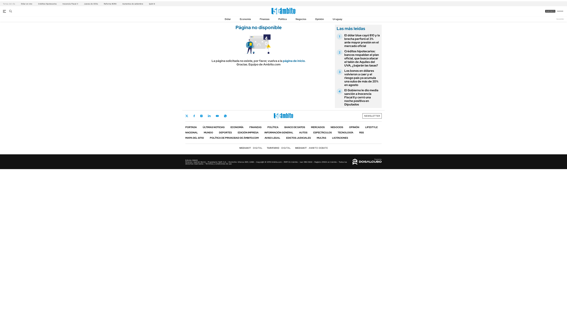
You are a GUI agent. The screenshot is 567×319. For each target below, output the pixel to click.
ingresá (560, 11)
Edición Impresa (248, 132)
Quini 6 (152, 4)
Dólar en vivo (26, 4)
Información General (278, 132)
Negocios (301, 19)
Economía (245, 19)
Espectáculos (322, 132)
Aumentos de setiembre (132, 4)
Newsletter (560, 19)
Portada (191, 127)
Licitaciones (340, 137)
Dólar (228, 19)
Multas (321, 137)
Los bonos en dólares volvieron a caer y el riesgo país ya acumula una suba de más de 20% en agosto (361, 78)
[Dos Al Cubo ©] (367, 162)
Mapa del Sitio (194, 137)
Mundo (208, 132)
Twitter (186, 116)
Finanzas (264, 19)
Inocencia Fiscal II (70, 4)
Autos (303, 132)
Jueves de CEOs (91, 4)
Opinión (319, 19)
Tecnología (345, 132)
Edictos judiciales (298, 137)
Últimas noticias (214, 127)
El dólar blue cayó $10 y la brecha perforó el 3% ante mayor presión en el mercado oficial (362, 40)
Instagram (201, 116)
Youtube (217, 116)
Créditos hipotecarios (47, 4)
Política (282, 19)
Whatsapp (225, 116)
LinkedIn (209, 116)
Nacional (191, 132)
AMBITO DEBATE (311, 148)
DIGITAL (250, 148)
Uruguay (337, 19)
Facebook (194, 116)
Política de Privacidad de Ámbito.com (234, 137)
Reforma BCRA (110, 4)
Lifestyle (371, 127)
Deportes (225, 132)
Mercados (318, 127)
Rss (361, 132)
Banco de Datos (294, 127)
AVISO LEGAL (272, 137)
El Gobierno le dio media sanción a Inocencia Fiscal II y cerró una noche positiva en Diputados (361, 97)
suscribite (550, 11)
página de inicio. (294, 61)
